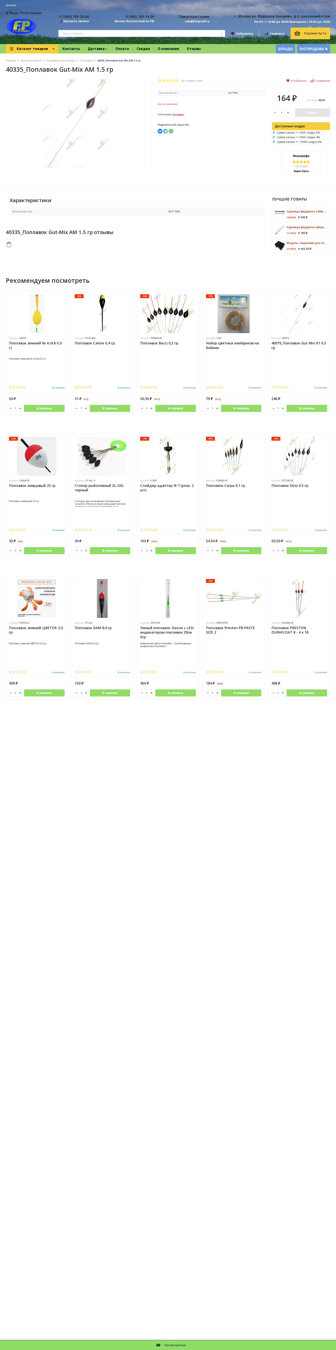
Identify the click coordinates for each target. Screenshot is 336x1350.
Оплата (122, 48)
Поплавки (86, 60)
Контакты (71, 48)
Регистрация (30, 13)
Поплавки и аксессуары (60, 60)
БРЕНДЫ (285, 49)
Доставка (96, 48)
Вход (13, 13)
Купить (312, 112)
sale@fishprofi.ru (197, 21)
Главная (11, 60)
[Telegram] (165, 131)
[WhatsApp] (171, 131)
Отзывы (194, 48)
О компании (168, 48)
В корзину (44, 408)
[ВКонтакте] (160, 131)
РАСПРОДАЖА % (313, 49)
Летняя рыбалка (31, 60)
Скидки (143, 48)
